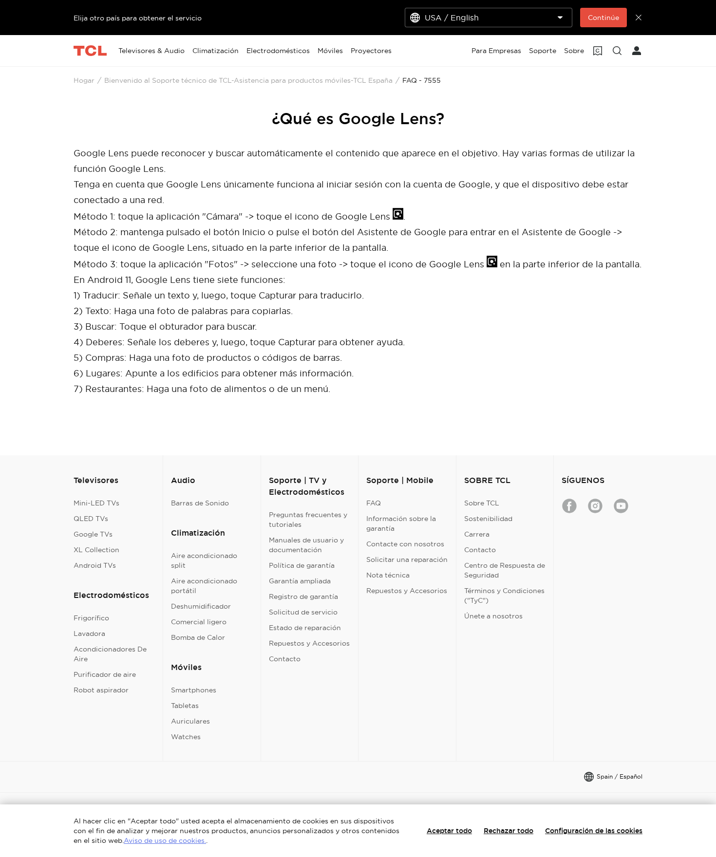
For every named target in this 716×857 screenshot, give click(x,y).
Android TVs (95, 565)
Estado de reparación (305, 627)
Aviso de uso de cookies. (165, 840)
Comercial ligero (198, 621)
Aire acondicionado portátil (204, 586)
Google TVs (93, 534)
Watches (186, 736)
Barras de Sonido (200, 503)
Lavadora (89, 633)
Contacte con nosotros (405, 544)
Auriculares (190, 721)
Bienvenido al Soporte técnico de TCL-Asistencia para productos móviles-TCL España (248, 80)
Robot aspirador (101, 690)
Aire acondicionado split (204, 560)
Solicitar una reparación (407, 559)
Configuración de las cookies (593, 830)
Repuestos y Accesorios (309, 643)
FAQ (373, 503)
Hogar (84, 80)
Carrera (477, 534)
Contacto (285, 658)
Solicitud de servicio (303, 612)
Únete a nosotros (493, 616)
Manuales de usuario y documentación (306, 545)
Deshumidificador (201, 606)
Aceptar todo (449, 830)
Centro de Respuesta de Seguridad (504, 570)
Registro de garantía (303, 596)
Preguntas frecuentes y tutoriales (308, 519)
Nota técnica (388, 575)
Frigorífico (91, 618)
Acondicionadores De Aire (110, 654)
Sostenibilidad (488, 518)
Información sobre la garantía (401, 523)
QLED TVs (91, 518)
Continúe (603, 17)
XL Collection (96, 549)
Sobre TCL (481, 503)
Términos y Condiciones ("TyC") (504, 595)
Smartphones (193, 690)
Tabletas (185, 705)
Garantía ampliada (300, 581)
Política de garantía (302, 565)
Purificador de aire (105, 674)
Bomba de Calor (198, 637)
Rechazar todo (508, 830)
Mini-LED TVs (96, 503)
